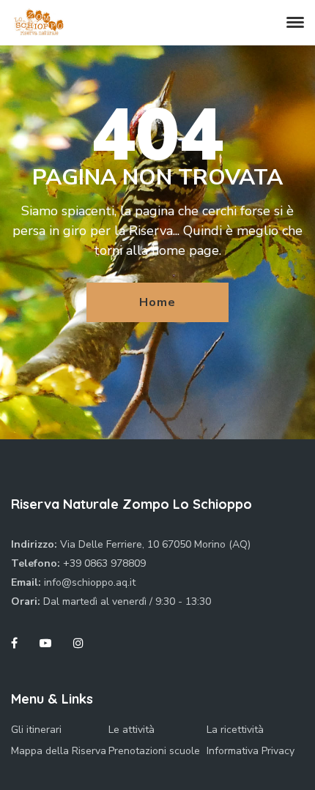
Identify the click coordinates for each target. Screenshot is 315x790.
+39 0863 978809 (104, 563)
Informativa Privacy (250, 751)
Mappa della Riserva (58, 751)
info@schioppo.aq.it (90, 582)
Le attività (131, 730)
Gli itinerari (36, 730)
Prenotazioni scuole (154, 751)
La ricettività (235, 730)
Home (157, 302)
